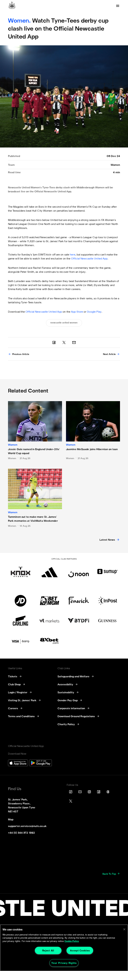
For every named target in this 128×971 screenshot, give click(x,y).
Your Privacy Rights (64, 963)
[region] (64, 947)
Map (10, 820)
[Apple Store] (18, 763)
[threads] (108, 792)
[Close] (124, 929)
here (72, 255)
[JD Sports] (20, 601)
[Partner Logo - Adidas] (49, 572)
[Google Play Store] (40, 763)
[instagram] (89, 792)
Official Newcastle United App (89, 259)
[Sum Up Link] (107, 572)
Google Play (94, 312)
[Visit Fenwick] (78, 601)
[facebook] (54, 342)
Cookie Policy (71, 941)
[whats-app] (74, 342)
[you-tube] (80, 792)
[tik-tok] (71, 792)
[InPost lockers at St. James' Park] (107, 601)
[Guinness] (107, 621)
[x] (64, 342)
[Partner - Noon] (78, 572)
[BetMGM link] (49, 601)
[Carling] (20, 621)
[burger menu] (117, 5)
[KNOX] (20, 572)
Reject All (48, 950)
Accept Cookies (80, 950)
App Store (77, 312)
